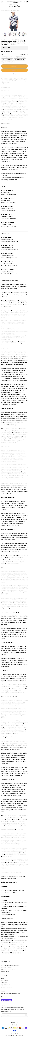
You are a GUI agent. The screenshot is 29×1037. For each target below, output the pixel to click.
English (13, 1024)
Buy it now (14, 70)
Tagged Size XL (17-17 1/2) (20, 59)
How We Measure (24, 54)
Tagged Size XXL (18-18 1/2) (7, 62)
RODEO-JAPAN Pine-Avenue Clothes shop (14, 2)
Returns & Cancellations (6, 987)
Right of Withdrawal (5, 985)
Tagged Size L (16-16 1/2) (7, 59)
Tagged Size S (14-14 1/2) (7, 56)
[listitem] (14, 6)
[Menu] (2, 1)
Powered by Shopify (14, 1033)
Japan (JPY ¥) (14, 1022)
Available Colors (4, 91)
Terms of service (4, 980)
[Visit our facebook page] (1, 996)
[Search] (24, 1)
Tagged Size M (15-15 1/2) (20, 56)
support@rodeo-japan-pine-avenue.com (10, 993)
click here (17, 6)
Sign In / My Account (5, 961)
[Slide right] (27, 34)
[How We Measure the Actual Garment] (9, 280)
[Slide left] (2, 34)
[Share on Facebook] (13, 74)
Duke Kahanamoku (5, 87)
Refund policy (4, 982)
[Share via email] (15, 74)
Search (2, 978)
